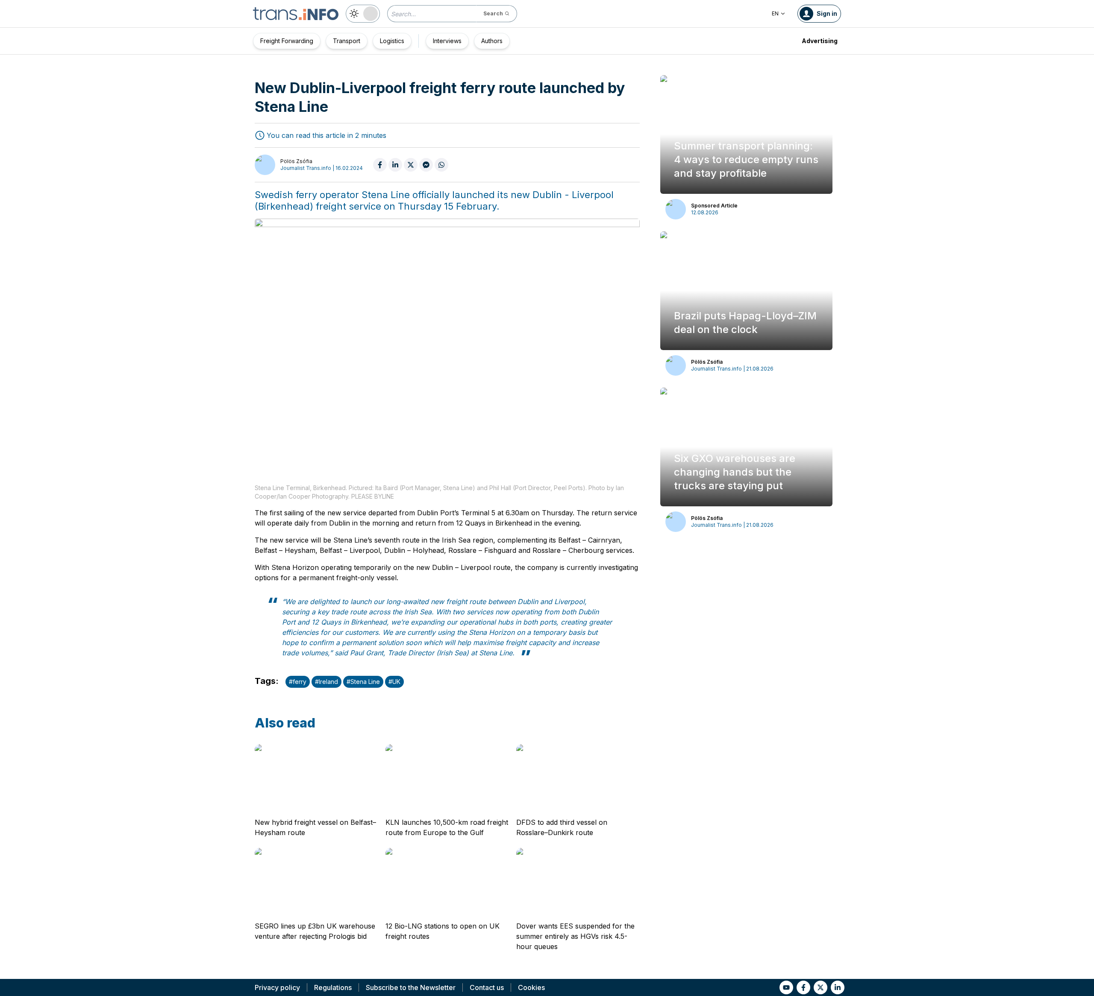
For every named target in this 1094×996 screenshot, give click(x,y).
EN (775, 13)
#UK (394, 681)
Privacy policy (277, 987)
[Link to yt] (786, 987)
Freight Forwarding (286, 40)
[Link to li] (837, 987)
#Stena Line (363, 681)
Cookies (531, 987)
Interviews (447, 40)
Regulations (333, 987)
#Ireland (326, 681)
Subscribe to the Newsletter (411, 987)
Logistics (392, 40)
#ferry (297, 681)
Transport (346, 40)
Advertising (820, 40)
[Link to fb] (803, 987)
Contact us (487, 987)
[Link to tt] (820, 987)
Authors (492, 40)
